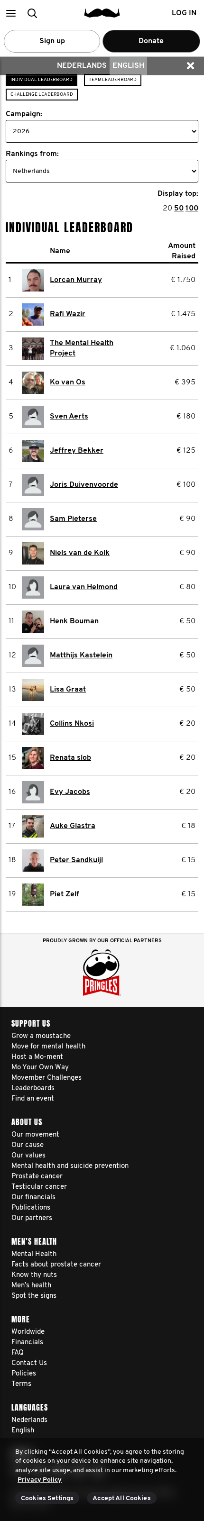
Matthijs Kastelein (81, 655)
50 (179, 208)
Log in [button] (184, 13)
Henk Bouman (74, 621)
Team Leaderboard (113, 79)
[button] (10, 13)
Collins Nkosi (72, 724)
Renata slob (70, 758)
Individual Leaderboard (41, 79)
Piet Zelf (64, 894)
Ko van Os (67, 382)
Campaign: (24, 114)
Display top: (178, 194)
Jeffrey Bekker (76, 451)
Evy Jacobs (70, 792)
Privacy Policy (40, 1480)
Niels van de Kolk (80, 553)
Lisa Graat (68, 689)
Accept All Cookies (122, 1498)
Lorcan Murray (76, 280)
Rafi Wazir (67, 314)
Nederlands (82, 66)
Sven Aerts (69, 416)
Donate (151, 41)
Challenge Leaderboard (41, 94)
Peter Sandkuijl (76, 860)
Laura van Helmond (84, 587)
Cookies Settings (47, 1498)
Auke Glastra (72, 826)
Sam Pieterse (73, 519)
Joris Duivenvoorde (84, 485)
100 (191, 208)
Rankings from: (32, 154)
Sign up (52, 41)
